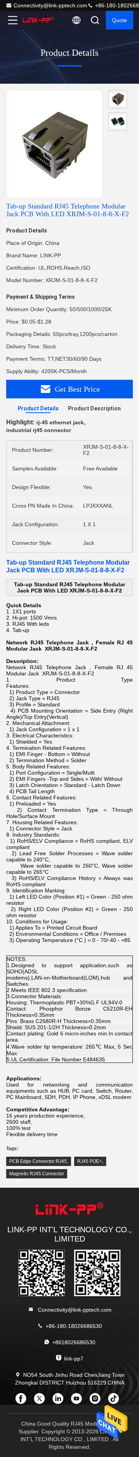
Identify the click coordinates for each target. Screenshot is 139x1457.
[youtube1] (78, 1401)
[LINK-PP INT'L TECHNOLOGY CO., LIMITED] (38, 20)
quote (119, 20)
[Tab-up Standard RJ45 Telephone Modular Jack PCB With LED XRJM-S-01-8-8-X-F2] (54, 144)
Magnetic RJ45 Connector (36, 1173)
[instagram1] (97, 1401)
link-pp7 (73, 1358)
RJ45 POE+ (89, 1161)
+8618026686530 (73, 1342)
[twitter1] (41, 1401)
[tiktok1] (115, 1401)
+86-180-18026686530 (74, 1326)
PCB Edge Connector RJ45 (38, 1161)
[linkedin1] (60, 1401)
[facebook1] (23, 1401)
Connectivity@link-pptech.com (50, 5)
